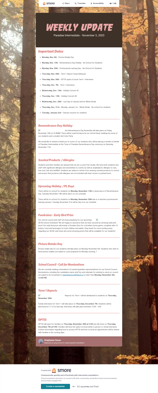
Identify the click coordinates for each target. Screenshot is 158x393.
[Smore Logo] (49, 3)
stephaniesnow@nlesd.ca (72, 275)
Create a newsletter (55, 386)
